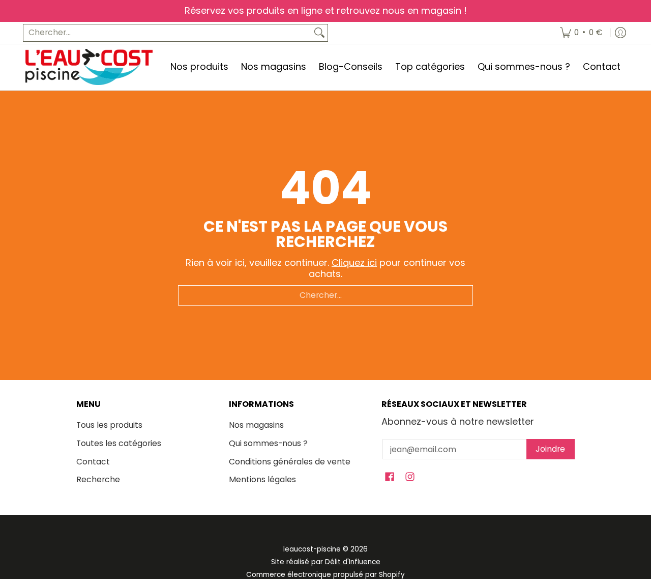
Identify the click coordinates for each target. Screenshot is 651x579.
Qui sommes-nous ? (268, 443)
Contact (93, 461)
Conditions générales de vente (289, 461)
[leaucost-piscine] (89, 67)
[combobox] (167, 32)
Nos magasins (256, 425)
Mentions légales (262, 479)
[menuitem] (581, 33)
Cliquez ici (354, 262)
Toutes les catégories (118, 443)
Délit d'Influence (352, 562)
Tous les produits (109, 425)
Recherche (98, 479)
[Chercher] (319, 32)
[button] (389, 477)
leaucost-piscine (312, 549)
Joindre (550, 449)
